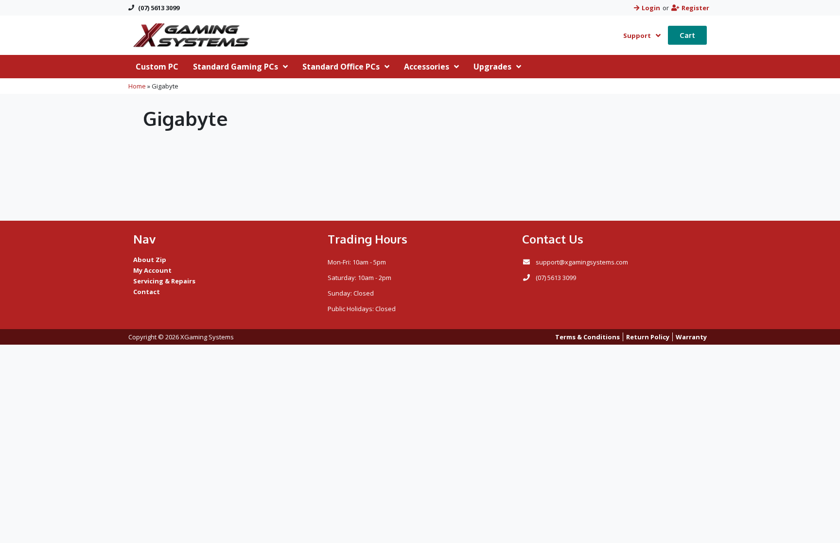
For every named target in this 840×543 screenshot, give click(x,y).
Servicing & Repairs (164, 281)
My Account (152, 270)
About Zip (149, 259)
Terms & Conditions (587, 337)
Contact (146, 291)
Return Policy (647, 337)
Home (137, 86)
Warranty (691, 337)
